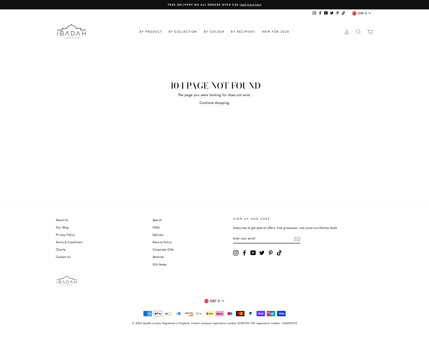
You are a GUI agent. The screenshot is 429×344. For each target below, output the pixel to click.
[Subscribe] (297, 238)
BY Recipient (243, 32)
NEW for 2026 (275, 32)
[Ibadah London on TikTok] (279, 252)
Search (157, 220)
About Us (62, 220)
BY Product (151, 32)
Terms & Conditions (69, 242)
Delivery (158, 234)
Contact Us (63, 257)
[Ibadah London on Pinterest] (270, 252)
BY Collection (183, 32)
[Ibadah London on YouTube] (253, 252)
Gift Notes (160, 264)
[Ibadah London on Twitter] (262, 252)
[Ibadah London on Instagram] (235, 252)
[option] (214, 4)
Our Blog (62, 227)
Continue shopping (214, 102)
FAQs (156, 227)
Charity (61, 249)
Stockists (158, 257)
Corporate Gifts (163, 249)
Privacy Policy (65, 234)
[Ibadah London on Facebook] (244, 252)
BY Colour (214, 32)
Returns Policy (162, 242)
